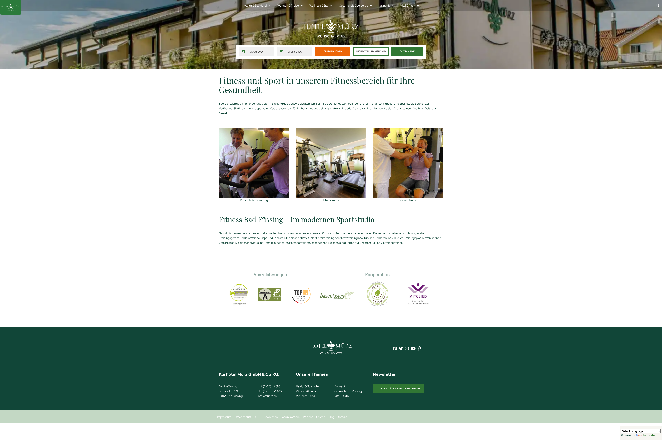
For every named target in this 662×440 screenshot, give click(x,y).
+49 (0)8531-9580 (268, 386)
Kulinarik (384, 5)
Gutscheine (407, 51)
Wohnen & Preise (288, 5)
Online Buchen (333, 51)
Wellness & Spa (318, 5)
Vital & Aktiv (407, 5)
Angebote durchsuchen (371, 51)
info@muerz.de (267, 396)
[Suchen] (657, 5)
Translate (649, 435)
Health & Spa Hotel (255, 5)
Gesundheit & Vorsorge (353, 5)
